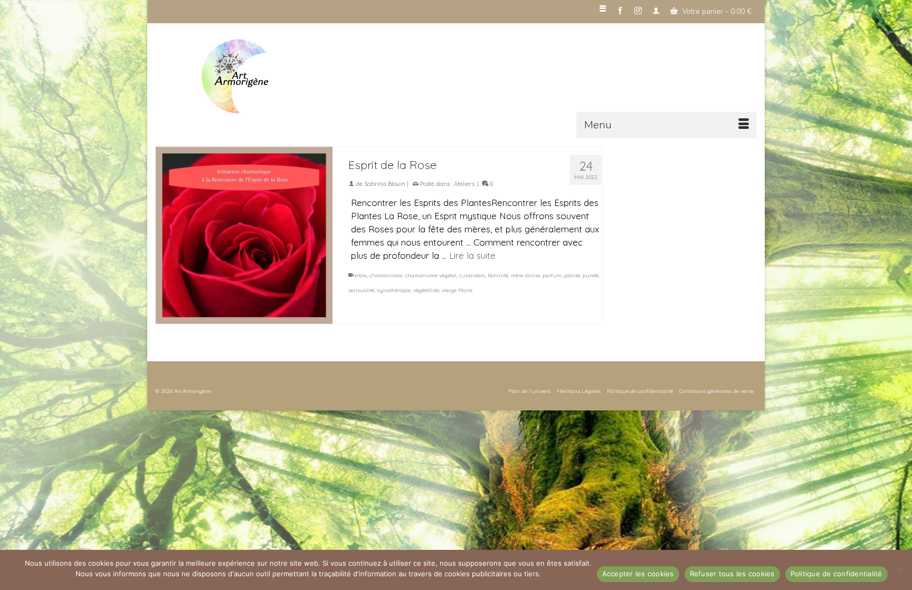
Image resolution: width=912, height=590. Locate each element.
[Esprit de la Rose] (244, 235)
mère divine (525, 275)
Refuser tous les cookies (732, 573)
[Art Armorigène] (271, 76)
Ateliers (464, 184)
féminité (498, 275)
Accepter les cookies (638, 573)
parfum (552, 275)
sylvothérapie (394, 290)
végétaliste (426, 290)
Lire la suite (472, 255)
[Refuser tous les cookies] (899, 570)
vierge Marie (457, 290)
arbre (360, 275)
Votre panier (716, 11)
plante (572, 275)
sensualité (361, 290)
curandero (472, 275)
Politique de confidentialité (836, 573)
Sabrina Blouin (384, 184)
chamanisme (385, 275)
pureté (590, 275)
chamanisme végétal (431, 275)
